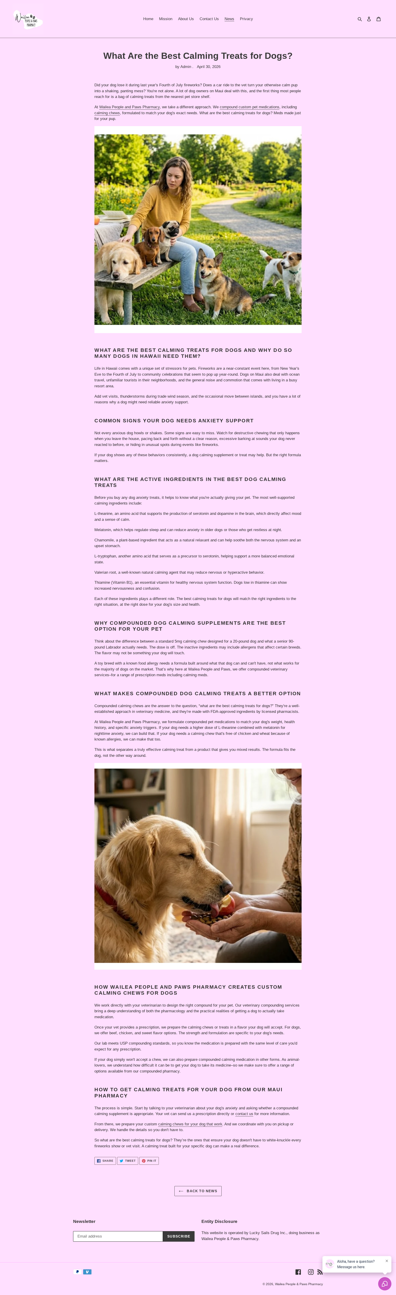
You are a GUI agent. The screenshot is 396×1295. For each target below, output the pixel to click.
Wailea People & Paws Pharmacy (299, 1284)
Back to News (201, 1191)
